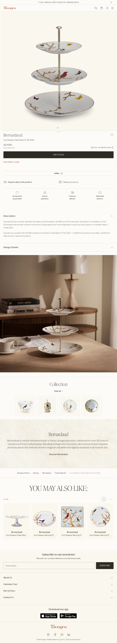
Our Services (9, 591)
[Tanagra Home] (9, 8)
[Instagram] (48, 634)
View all (57, 391)
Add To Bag (58, 154)
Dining (36, 473)
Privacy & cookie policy (73, 640)
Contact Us (8, 598)
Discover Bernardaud (58, 454)
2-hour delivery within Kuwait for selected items (58, 2)
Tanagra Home (23, 473)
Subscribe (105, 565)
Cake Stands (60, 473)
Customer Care (10, 584)
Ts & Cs (62, 640)
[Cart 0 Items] (101, 8)
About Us (7, 578)
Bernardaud (12, 135)
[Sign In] (107, 8)
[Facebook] (55, 634)
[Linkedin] (68, 634)
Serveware (46, 473)
